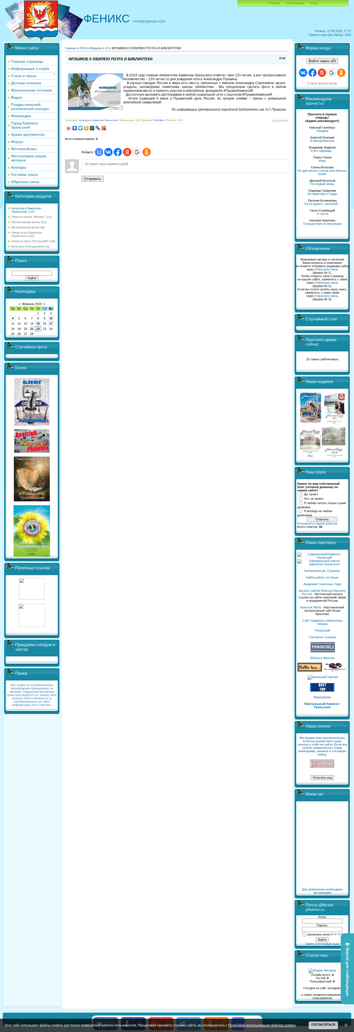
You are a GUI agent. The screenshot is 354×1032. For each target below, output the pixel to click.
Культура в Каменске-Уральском (26, 210)
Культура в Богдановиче (28, 246)
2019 (83, 48)
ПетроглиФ (322, 630)
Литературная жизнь (25, 222)
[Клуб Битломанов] (32, 451)
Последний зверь (322, 184)
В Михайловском (322, 140)
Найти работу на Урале (322, 577)
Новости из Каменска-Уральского (27, 234)
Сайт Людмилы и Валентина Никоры (322, 622)
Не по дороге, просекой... (322, 203)
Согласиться (323, 1024)
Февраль (96, 48)
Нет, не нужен (313, 498)
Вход (314, 3)
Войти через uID (322, 61)
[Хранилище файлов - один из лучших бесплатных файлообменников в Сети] (32, 625)
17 (51, 323)
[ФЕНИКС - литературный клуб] (322, 763)
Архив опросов (326, 523)
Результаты (305, 523)
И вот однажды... (322, 150)
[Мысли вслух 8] (310, 456)
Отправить (92, 179)
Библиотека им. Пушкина (322, 570)
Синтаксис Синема (322, 637)
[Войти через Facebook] (118, 152)
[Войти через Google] (136, 152)
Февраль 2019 (32, 304)
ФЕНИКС (107, 18)
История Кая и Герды (322, 194)
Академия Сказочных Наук (322, 584)
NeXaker (159, 120)
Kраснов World (310, 607)
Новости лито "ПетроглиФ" (30, 241)
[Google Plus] (104, 128)
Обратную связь (326, 269)
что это (337, 934)
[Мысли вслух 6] (310, 423)
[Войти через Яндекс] (127, 152)
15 (38, 323)
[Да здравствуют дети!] (335, 670)
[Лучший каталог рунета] (322, 690)
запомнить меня (318, 934)
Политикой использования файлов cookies (262, 1025)
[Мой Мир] (92, 128)
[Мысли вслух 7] (334, 423)
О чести (322, 213)
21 (31, 328)
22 (38, 328)
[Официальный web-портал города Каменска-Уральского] (322, 564)
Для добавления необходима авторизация (322, 891)
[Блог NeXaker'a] (32, 424)
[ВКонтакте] (75, 128)
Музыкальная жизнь (25, 227)
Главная (274, 3)
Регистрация (295, 3)
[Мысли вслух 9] (333, 456)
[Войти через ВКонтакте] (108, 152)
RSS (348, 35)
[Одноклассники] (86, 128)
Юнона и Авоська (322, 658)
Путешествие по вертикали (322, 223)
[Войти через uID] (99, 152)
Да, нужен (311, 494)
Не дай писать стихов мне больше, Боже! (322, 172)
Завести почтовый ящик (322, 943)
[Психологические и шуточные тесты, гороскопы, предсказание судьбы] (32, 598)
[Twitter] (81, 128)
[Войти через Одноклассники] (146, 152)
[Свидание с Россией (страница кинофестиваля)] (32, 555)
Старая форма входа (322, 83)
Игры (322, 160)
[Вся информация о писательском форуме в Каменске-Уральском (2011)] (32, 500)
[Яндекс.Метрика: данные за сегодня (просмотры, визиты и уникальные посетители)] (322, 971)
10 (51, 318)
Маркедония (322, 697)
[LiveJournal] (98, 128)
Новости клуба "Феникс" (28, 216)
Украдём (322, 130)
